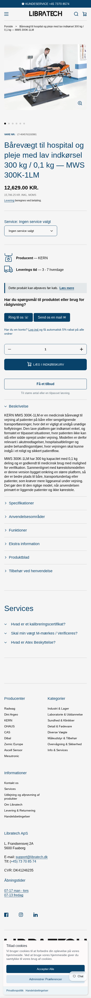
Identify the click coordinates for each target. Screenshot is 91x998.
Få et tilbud (45, 384)
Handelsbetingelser (37, 990)
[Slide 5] (20, 123)
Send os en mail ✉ (52, 317)
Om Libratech (13, 804)
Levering (9, 200)
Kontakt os (11, 783)
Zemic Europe (13, 744)
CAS (7, 732)
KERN (8, 720)
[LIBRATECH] (45, 14)
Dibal (7, 738)
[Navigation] (6, 14)
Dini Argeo (11, 714)
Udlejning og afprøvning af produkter (22, 796)
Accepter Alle (45, 969)
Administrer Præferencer (45, 979)
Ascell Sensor (13, 750)
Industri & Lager (58, 708)
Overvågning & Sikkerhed (65, 744)
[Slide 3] (13, 123)
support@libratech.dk (32, 857)
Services (10, 789)
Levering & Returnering (19, 810)
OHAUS (9, 726)
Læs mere (66, 288)
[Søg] (76, 14)
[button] (45, 406)
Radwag (9, 708)
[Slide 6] (24, 123)
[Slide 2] (9, 123)
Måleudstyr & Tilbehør (62, 738)
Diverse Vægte (57, 732)
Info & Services (58, 750)
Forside (8, 26)
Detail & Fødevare (60, 726)
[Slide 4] (16, 123)
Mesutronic (11, 756)
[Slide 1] (5, 123)
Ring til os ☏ (18, 317)
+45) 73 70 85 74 (23, 861)
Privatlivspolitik (14, 990)
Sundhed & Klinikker (61, 720)
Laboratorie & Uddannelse (65, 714)
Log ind (33, 329)
